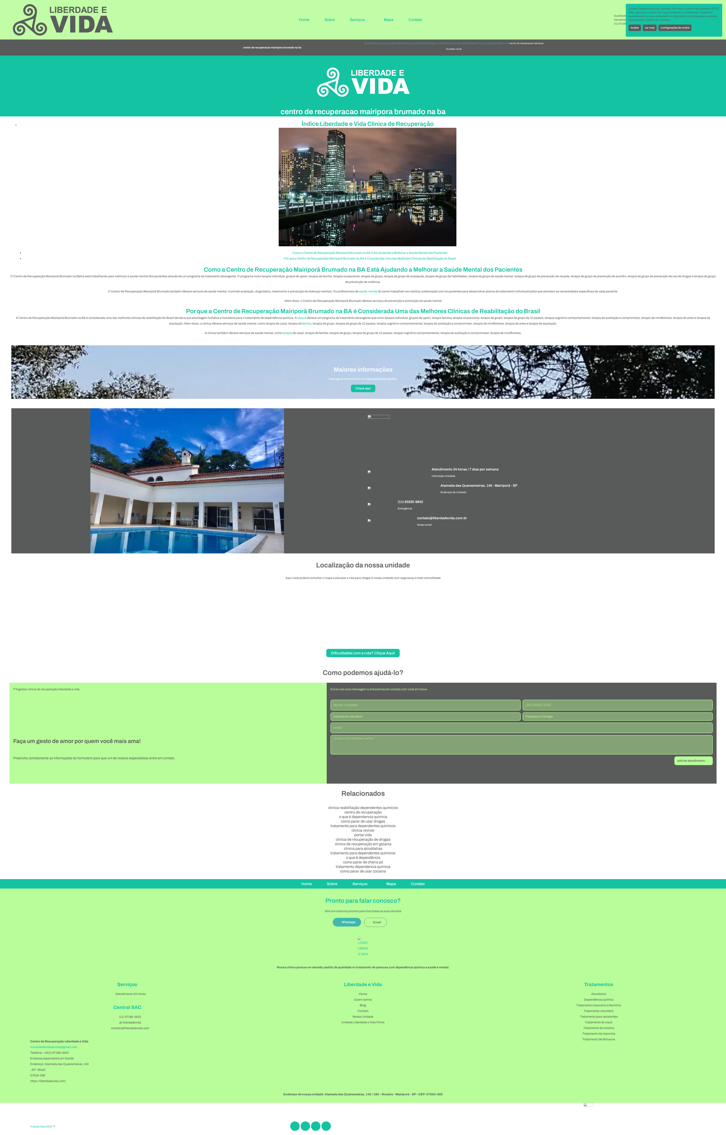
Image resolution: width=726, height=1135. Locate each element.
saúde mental (368, 291)
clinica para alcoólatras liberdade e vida (421, 43)
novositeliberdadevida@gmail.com (53, 1047)
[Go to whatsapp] (717, 1121)
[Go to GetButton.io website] (717, 1131)
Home (304, 20)
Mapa (388, 20)
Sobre (329, 20)
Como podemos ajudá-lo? (363, 672)
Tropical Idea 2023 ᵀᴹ (42, 1126)
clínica (301, 317)
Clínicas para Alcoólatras (386, 43)
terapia (287, 333)
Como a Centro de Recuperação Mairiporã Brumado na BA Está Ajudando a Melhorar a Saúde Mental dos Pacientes (369, 252)
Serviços (357, 20)
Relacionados (363, 793)
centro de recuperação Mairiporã (490, 43)
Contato (415, 20)
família (306, 323)
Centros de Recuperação (458, 43)
